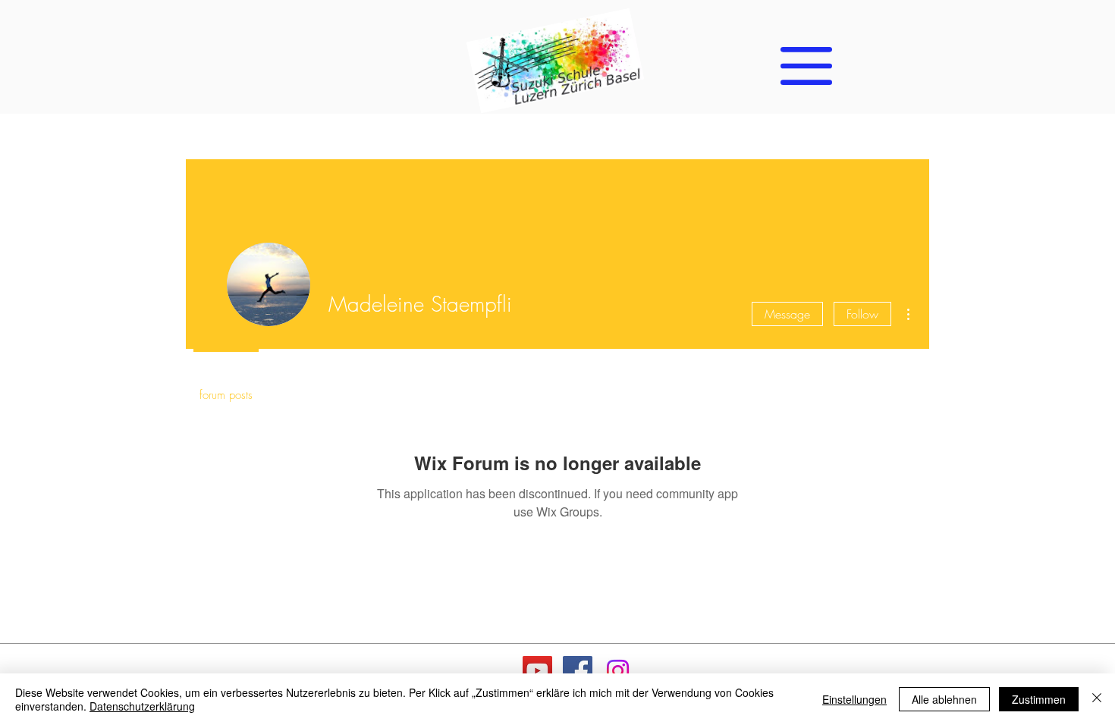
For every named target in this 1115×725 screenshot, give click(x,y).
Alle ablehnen (944, 699)
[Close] (1097, 699)
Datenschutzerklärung (142, 706)
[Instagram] (618, 671)
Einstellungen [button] (854, 699)
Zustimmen (1039, 699)
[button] (806, 66)
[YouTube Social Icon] (537, 671)
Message (787, 314)
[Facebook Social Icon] (577, 671)
